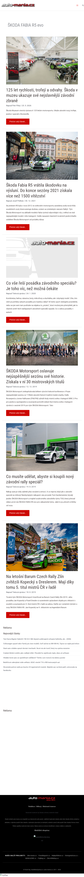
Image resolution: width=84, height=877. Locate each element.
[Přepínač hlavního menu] (77, 5)
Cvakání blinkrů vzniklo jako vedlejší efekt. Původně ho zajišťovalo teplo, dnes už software (36, 653)
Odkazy (39, 806)
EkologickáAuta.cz (71, 855)
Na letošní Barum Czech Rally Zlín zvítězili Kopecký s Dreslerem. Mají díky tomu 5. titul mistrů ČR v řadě (40, 582)
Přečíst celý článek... (17, 121)
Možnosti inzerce (49, 806)
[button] (83, 5)
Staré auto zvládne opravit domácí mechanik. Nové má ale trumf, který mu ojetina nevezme (36, 648)
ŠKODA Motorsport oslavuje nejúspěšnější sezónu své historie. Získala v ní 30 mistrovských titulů (35, 376)
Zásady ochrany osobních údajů (48, 812)
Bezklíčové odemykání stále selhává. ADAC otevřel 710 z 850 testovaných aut (31, 662)
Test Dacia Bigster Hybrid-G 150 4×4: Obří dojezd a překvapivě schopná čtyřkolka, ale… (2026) (37, 639)
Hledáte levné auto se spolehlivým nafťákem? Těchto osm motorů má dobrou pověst (34, 658)
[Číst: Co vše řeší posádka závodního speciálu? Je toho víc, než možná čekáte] (42, 257)
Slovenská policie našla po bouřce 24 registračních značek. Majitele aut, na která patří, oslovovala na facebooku (40, 668)
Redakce (31, 806)
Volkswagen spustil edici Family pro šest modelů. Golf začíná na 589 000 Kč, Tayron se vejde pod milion (41, 644)
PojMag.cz (41, 858)
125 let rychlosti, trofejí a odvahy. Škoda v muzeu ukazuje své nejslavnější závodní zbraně (42, 95)
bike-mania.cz (32, 855)
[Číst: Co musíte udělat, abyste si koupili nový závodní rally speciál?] (42, 447)
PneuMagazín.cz (44, 855)
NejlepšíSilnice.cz (57, 855)
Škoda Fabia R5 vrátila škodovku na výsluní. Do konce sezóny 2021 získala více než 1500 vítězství (39, 190)
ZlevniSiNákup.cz (53, 858)
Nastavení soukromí (32, 812)
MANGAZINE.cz (30, 858)
